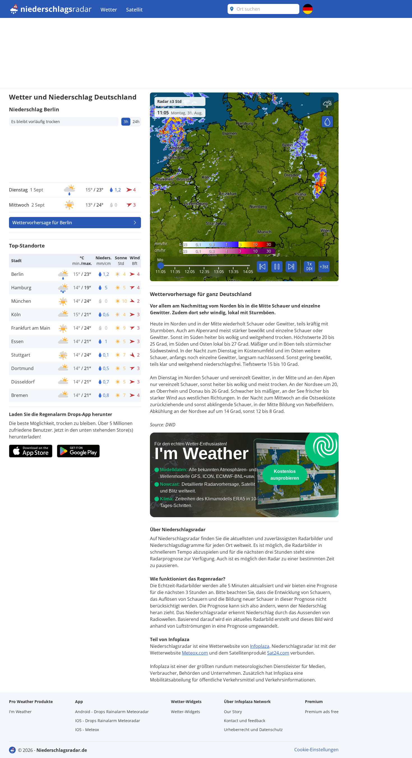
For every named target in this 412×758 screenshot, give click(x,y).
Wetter (109, 9)
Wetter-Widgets (185, 711)
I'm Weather (20, 711)
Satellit (134, 9)
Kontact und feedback (244, 720)
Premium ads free (322, 711)
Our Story (233, 711)
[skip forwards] (291, 266)
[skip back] (262, 266)
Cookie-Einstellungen (316, 750)
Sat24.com (278, 653)
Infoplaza (259, 646)
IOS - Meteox (87, 729)
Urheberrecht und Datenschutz (253, 729)
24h (136, 121)
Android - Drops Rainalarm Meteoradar (112, 711)
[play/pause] (277, 266)
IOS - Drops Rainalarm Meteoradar (107, 720)
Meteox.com (195, 653)
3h (126, 121)
